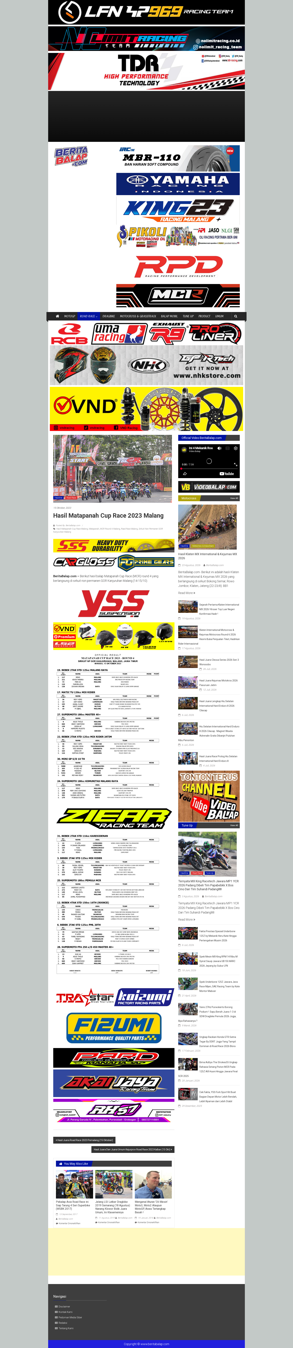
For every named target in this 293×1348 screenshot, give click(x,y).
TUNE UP (188, 316)
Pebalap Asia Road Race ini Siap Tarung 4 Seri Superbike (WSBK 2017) (73, 1205)
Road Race (71, 498)
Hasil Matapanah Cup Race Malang (72, 529)
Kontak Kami (65, 1312)
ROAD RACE (87, 316)
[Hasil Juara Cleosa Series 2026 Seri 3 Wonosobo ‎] (188, 661)
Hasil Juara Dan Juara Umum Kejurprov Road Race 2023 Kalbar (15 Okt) (132, 1149)
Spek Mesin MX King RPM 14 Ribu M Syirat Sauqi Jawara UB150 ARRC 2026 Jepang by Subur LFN (218, 961)
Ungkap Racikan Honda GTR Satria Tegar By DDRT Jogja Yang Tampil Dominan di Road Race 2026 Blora (217, 1042)
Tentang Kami (66, 1328)
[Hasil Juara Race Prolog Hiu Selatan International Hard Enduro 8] (188, 758)
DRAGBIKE (109, 316)
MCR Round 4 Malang (110, 529)
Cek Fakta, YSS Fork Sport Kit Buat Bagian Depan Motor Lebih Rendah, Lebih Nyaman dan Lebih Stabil (218, 1097)
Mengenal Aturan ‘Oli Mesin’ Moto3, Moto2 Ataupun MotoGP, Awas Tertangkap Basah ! (151, 1207)
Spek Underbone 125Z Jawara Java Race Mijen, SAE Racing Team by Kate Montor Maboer (219, 986)
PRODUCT (204, 316)
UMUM (219, 316)
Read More (185, 593)
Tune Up (209, 873)
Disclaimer (64, 1306)
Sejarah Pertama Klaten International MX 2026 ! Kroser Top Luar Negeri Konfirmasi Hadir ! (219, 609)
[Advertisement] (146, 116)
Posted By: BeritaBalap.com (68, 525)
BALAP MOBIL (169, 316)
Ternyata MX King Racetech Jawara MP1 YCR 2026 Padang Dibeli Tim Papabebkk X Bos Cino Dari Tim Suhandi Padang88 (208, 885)
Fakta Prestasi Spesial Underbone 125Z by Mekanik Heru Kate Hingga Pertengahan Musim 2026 (218, 936)
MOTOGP (69, 316)
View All (234, 498)
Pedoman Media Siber (70, 1317)
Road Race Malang (129, 529)
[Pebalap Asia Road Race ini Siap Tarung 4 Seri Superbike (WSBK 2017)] (74, 1184)
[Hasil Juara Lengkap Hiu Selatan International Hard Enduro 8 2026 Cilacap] (188, 703)
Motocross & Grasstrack (203, 546)
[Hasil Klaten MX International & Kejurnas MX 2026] (207, 527)
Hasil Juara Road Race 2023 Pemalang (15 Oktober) (85, 1140)
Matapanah (94, 529)
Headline (58, 498)
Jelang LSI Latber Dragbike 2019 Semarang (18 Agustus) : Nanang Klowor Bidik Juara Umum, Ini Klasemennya (113, 1207)
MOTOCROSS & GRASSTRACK (138, 316)
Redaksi (63, 1323)
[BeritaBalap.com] (57, 316)
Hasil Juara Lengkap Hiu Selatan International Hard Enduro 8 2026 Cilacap (217, 706)
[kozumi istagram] (113, 997)
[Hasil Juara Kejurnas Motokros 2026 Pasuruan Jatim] (188, 682)
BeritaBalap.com (65, 1219)
